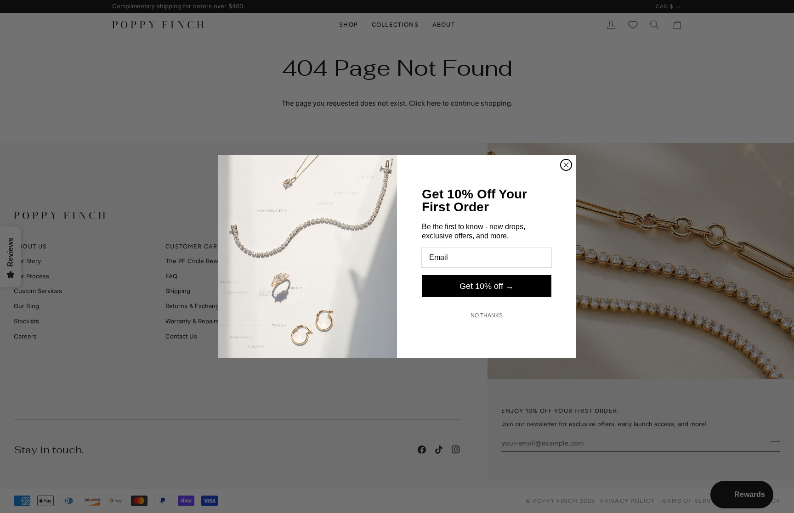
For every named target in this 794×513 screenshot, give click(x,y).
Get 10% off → (486, 286)
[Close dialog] (566, 164)
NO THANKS (487, 315)
